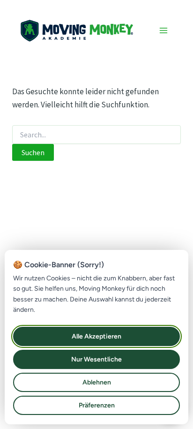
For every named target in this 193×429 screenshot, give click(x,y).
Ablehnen (96, 382)
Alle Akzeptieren (96, 336)
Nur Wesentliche (96, 359)
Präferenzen (97, 405)
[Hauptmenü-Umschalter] (164, 30)
